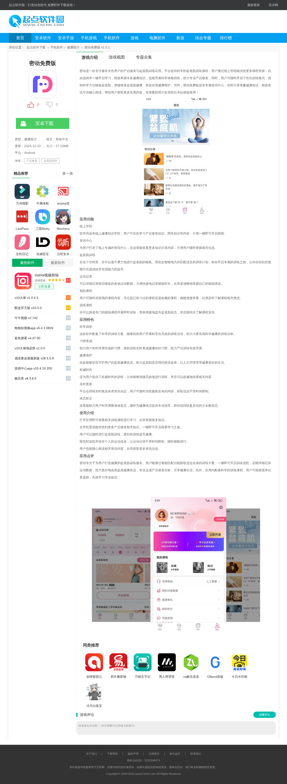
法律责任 (154, 753)
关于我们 (91, 753)
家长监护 (175, 753)
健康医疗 (73, 47)
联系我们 (195, 753)
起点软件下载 (36, 47)
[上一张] (134, 564)
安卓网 (273, 5)
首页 (20, 38)
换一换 (67, 173)
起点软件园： (18, 5)
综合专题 (203, 38)
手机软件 (112, 38)
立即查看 (44, 286)
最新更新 (253, 5)
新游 (180, 38)
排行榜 (226, 38)
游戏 (134, 38)
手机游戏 (89, 38)
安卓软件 (43, 38)
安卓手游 (66, 38)
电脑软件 (157, 38)
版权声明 (133, 753)
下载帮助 (112, 753)
